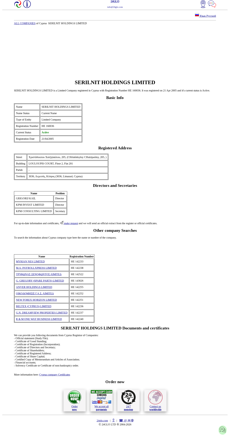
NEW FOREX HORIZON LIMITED (36, 299)
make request (70, 223)
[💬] (212, 4)
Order (74, 408)
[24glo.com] (18, 4)
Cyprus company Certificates (54, 374)
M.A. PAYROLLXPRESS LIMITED (36, 267)
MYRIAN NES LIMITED (30, 261)
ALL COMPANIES (25, 23)
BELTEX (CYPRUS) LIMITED (33, 306)
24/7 (128, 408)
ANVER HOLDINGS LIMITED (34, 287)
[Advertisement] (115, 52)
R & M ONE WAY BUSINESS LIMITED (39, 319)
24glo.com (102, 420)
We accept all (101, 408)
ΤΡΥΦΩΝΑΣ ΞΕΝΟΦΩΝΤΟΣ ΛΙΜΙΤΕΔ (38, 274)
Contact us (155, 408)
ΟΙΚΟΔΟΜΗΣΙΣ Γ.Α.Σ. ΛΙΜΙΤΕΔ (35, 293)
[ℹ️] (27, 4)
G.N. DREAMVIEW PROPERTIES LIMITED (42, 312)
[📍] (203, 4)
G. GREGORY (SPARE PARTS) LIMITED (40, 280)
